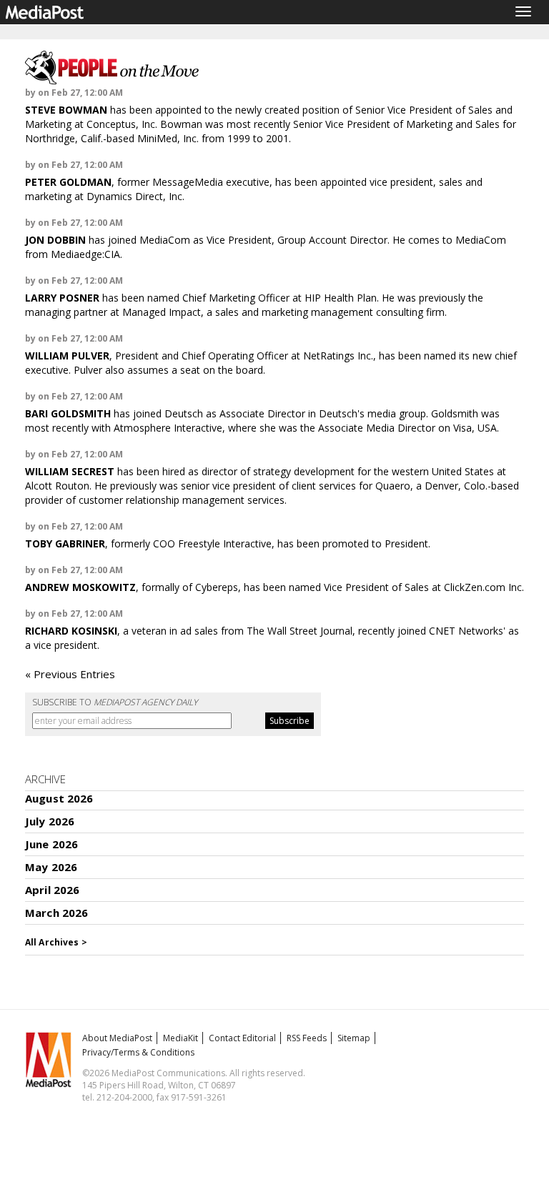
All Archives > (56, 942)
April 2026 (52, 890)
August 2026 (59, 798)
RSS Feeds (307, 1038)
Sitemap (353, 1038)
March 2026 (57, 912)
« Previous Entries (70, 674)
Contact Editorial (242, 1038)
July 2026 (49, 821)
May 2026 (51, 867)
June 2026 (51, 844)
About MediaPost (117, 1038)
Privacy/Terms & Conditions (138, 1052)
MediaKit (180, 1038)
